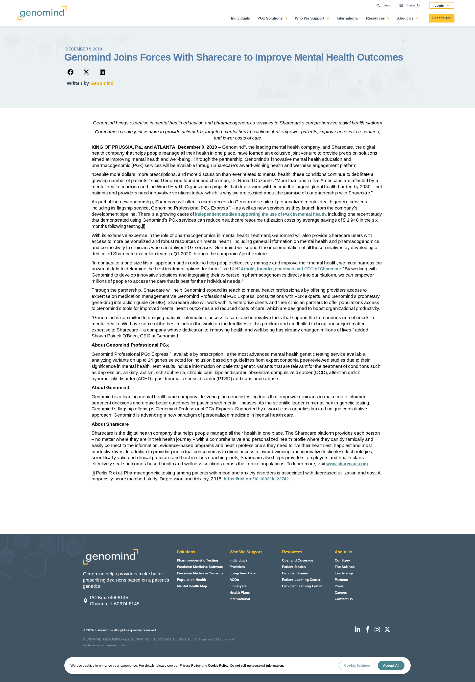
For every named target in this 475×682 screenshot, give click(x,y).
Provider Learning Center (302, 586)
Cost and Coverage (297, 560)
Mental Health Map (192, 586)
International (347, 18)
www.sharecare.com (347, 463)
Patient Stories (294, 567)
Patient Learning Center (301, 580)
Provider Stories (295, 573)
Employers (238, 586)
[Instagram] (377, 630)
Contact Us (344, 599)
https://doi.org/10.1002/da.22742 (256, 478)
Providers (237, 567)
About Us (405, 18)
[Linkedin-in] (357, 630)
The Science (345, 567)
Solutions (186, 552)
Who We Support (309, 18)
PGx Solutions (270, 18)
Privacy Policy (190, 665)
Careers (341, 592)
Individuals (240, 18)
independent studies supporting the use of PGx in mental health (260, 214)
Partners (341, 580)
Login (439, 5)
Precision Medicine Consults (200, 573)
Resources (375, 18)
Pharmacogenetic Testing (197, 560)
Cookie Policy (218, 665)
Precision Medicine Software (200, 567)
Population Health (191, 580)
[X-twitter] (387, 630)
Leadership (344, 573)
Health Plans (240, 592)
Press (339, 586)
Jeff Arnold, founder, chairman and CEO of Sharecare (286, 268)
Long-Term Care (243, 573)
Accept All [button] (391, 665)
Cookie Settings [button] (357, 665)
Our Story (342, 560)
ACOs (234, 580)
